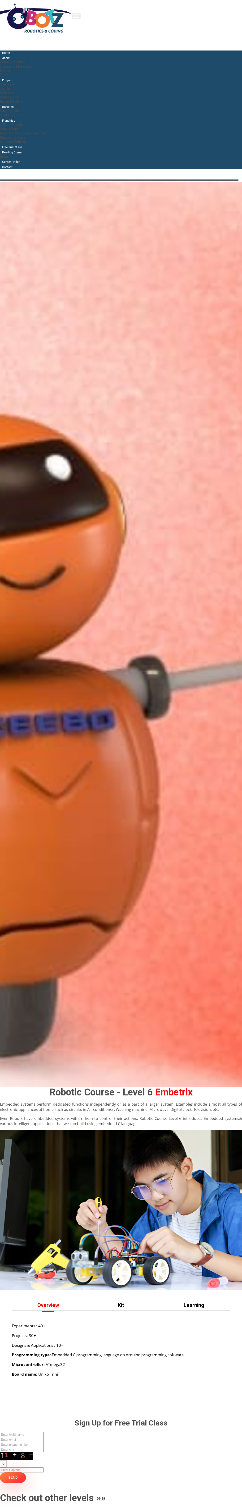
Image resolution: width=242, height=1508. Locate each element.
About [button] (6, 58)
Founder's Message (15, 66)
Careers (6, 71)
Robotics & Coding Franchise (22, 133)
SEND (13, 1477)
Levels (5, 89)
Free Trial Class (12, 147)
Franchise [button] (8, 120)
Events (5, 75)
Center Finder (11, 162)
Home (6, 53)
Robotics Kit (9, 97)
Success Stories (13, 137)
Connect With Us (13, 142)
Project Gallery (11, 101)
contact (7, 167)
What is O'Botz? (12, 62)
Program (7, 80)
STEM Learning (11, 115)
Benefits (6, 93)
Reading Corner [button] (12, 152)
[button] (48, 1305)
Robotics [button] (8, 107)
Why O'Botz (9, 129)
